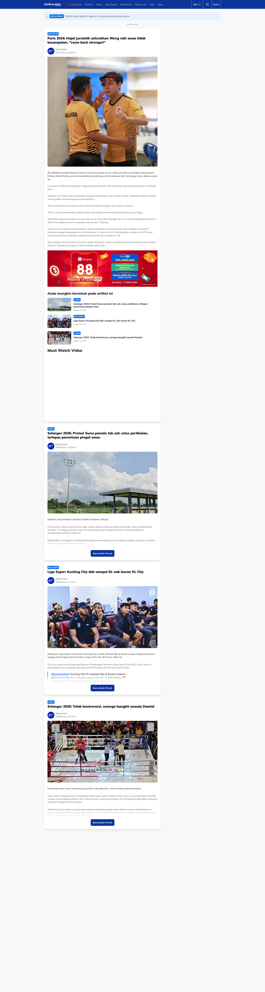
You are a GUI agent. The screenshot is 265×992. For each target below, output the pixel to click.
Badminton (126, 4)
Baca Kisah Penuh (102, 553)
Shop (160, 4)
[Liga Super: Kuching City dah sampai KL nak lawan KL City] (59, 321)
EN (199, 4)
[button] (46, 14)
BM (195, 4)
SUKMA (89, 4)
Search (207, 4)
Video (99, 4)
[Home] (52, 4)
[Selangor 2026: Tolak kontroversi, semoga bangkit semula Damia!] (59, 338)
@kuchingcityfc (60, 674)
